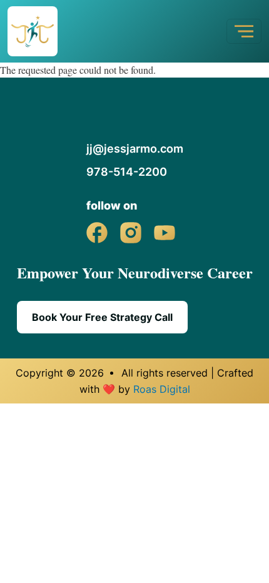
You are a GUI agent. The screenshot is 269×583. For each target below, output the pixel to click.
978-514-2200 (126, 171)
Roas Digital (161, 389)
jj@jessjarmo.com (134, 148)
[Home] (38, 31)
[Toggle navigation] (243, 31)
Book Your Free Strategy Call (102, 317)
